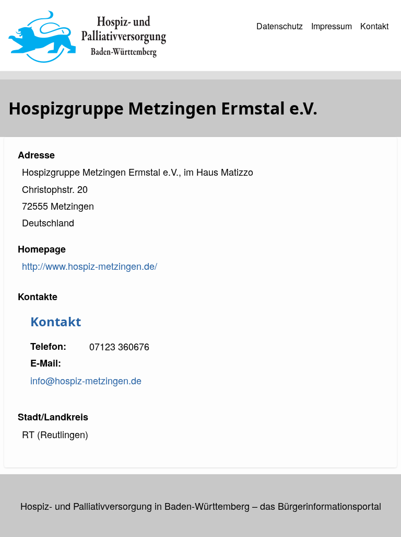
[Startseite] (87, 36)
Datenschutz (279, 26)
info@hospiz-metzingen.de (85, 380)
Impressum (331, 26)
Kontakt (374, 26)
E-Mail (44, 363)
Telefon (46, 346)
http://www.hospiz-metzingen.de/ (89, 265)
